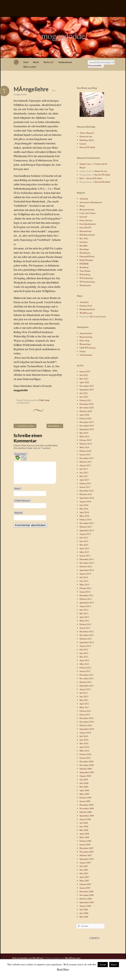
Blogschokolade (87, 209)
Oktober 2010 (86, 725)
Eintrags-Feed (86, 305)
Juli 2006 (84, 909)
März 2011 (84, 707)
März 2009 (84, 793)
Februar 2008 (85, 840)
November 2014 (87, 562)
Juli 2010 (84, 736)
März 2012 (84, 663)
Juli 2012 (84, 649)
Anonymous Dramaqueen (91, 202)
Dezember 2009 (87, 761)
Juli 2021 (84, 393)
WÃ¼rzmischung (87, 281)
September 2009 (87, 772)
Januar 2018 (85, 454)
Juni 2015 (84, 541)
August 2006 (85, 905)
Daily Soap (44, 400)
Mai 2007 (84, 873)
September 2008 (87, 815)
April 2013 (84, 617)
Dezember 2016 (87, 490)
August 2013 (85, 606)
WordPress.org (86, 312)
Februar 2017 (85, 483)
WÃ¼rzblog (85, 274)
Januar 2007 (85, 887)
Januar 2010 (85, 757)
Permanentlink (95, 65)
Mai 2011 (84, 700)
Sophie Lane (85, 163)
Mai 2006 (84, 916)
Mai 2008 (84, 830)
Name (17, 488)
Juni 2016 (84, 505)
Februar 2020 (85, 418)
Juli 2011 (84, 692)
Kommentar (20, 454)
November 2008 (87, 808)
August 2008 (85, 819)
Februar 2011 (85, 710)
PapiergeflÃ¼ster (87, 256)
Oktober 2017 (86, 461)
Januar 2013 (85, 627)
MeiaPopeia (85, 252)
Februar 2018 (85, 450)
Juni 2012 (84, 653)
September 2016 (87, 497)
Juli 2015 (84, 537)
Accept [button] (103, 964)
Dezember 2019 (87, 422)
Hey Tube (84, 238)
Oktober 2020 (86, 411)
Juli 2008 (84, 822)
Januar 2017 (85, 487)
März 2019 (84, 436)
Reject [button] (114, 964)
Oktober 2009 (86, 768)
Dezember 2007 (87, 848)
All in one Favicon (97, 316)
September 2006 (87, 902)
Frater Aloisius (86, 220)
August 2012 (85, 645)
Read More (63, 969)
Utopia (83, 351)
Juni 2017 (84, 472)
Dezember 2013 (87, 595)
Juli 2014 (84, 577)
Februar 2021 (85, 400)
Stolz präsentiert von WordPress (27, 958)
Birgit (82, 205)
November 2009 (87, 765)
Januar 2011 (85, 714)
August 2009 (85, 775)
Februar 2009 (85, 797)
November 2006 (87, 895)
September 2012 (87, 642)
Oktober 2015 (86, 526)
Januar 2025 (85, 371)
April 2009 (84, 790)
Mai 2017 (84, 476)
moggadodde (63, 35)
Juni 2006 (84, 913)
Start (26, 62)
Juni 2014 (84, 580)
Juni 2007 (84, 869)
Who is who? (29, 66)
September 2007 (87, 858)
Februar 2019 (85, 440)
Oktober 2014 (86, 566)
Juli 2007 (84, 866)
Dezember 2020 (87, 403)
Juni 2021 (84, 396)
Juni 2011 (84, 696)
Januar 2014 (85, 591)
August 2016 (85, 501)
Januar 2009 (85, 801)
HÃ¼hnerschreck (87, 234)
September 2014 (87, 570)
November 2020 (87, 407)
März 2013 (84, 620)
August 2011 (85, 689)
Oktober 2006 (86, 898)
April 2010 (84, 747)
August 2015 (85, 533)
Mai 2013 (84, 613)
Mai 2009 (84, 786)
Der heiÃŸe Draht (87, 147)
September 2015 (87, 530)
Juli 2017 (84, 468)
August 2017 (85, 465)
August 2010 (85, 732)
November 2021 (87, 385)
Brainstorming (86, 336)
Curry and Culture (88, 213)
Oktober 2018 (86, 443)
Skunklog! (84, 267)
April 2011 (84, 703)
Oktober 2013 (86, 598)
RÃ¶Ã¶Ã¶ (84, 263)
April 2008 (84, 833)
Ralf (81, 178)
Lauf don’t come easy (25, 426)
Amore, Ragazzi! (87, 132)
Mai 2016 (84, 508)
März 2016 (84, 515)
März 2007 (84, 880)
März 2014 (84, 584)
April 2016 (84, 512)
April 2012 (84, 660)
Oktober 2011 (86, 682)
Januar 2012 (85, 671)
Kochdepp (84, 249)
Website (18, 512)
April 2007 (84, 877)
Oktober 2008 (86, 812)
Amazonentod (86, 333)
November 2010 (87, 721)
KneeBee (84, 245)
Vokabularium (65, 62)
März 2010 (84, 750)
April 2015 (84, 548)
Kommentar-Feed (87, 309)
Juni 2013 (84, 609)
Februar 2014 (85, 588)
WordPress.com (72, 958)
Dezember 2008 (87, 804)
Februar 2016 (85, 519)
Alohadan (84, 198)
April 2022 (84, 382)
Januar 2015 (85, 555)
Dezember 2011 (87, 674)
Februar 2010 (85, 754)
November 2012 (87, 635)
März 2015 (84, 552)
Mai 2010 (84, 743)
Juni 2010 (84, 739)
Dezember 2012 (87, 631)
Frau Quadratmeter (88, 223)
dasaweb (83, 216)
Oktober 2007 (86, 855)
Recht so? (48, 62)
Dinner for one (86, 136)
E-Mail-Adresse (22, 500)
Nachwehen (55, 426)
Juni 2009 (84, 783)
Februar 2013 (85, 624)
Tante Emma (85, 270)
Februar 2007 (85, 884)
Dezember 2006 (87, 891)
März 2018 (84, 447)
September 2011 (87, 685)
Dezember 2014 (87, 559)
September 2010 (87, 728)
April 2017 (84, 479)
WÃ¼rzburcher (86, 278)
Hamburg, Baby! (87, 140)
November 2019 (87, 425)
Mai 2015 (84, 544)
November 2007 (87, 851)
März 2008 (84, 837)
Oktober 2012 (86, 638)
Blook (36, 62)
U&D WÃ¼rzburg (87, 347)
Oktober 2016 (86, 494)
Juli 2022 (84, 375)
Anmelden (84, 302)
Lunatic (83, 143)
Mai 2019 (84, 432)
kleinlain (84, 241)
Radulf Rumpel (86, 260)
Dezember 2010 (87, 718)
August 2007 (85, 862)
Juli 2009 (84, 779)
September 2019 (87, 429)
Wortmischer (85, 285)
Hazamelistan (86, 231)
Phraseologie (85, 344)
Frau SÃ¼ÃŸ (85, 227)
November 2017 (87, 458)
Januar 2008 (85, 844)
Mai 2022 (84, 378)
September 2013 (87, 602)
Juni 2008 (84, 826)
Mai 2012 (84, 656)
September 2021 (87, 389)
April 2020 (84, 414)
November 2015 (87, 523)
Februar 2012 (85, 667)
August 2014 (85, 573)
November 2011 (87, 678)
